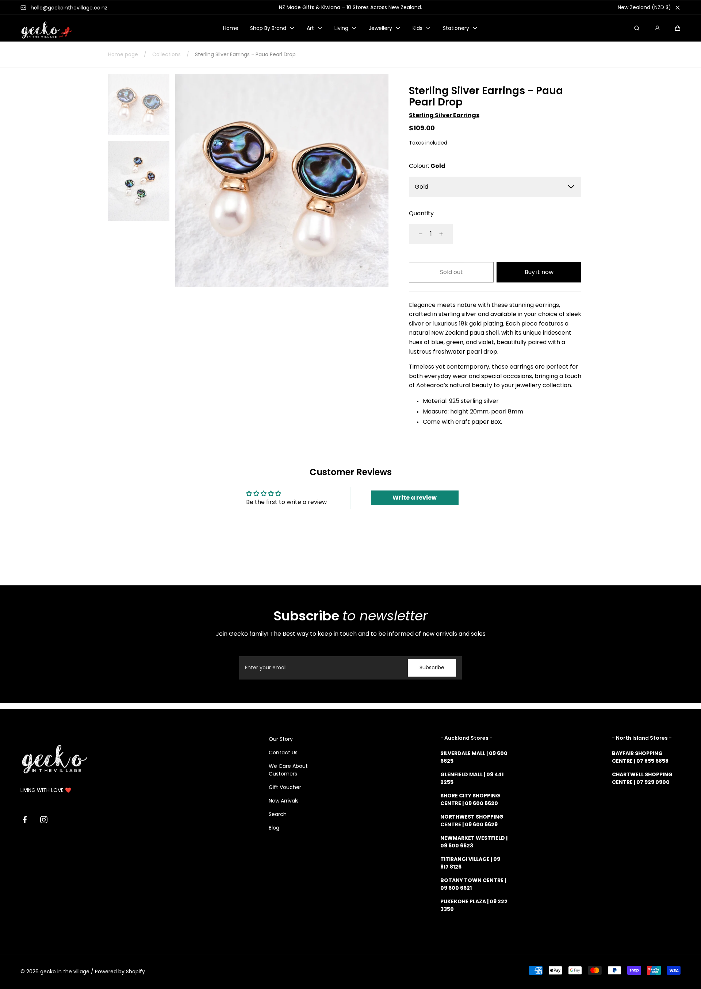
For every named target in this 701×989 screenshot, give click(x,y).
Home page (123, 54)
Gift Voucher (285, 787)
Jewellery (380, 28)
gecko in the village (64, 971)
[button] (678, 28)
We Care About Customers (288, 769)
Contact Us (283, 752)
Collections (166, 54)
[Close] (678, 8)
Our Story (281, 739)
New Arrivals (284, 800)
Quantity (421, 213)
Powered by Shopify (120, 971)
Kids (417, 28)
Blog (274, 827)
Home (230, 28)
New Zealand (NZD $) (644, 7)
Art (310, 28)
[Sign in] (657, 28)
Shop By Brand (268, 28)
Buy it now (539, 272)
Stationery (456, 28)
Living (341, 28)
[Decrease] (416, 234)
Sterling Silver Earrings (444, 115)
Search (278, 814)
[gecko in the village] (42, 28)
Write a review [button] (414, 497)
